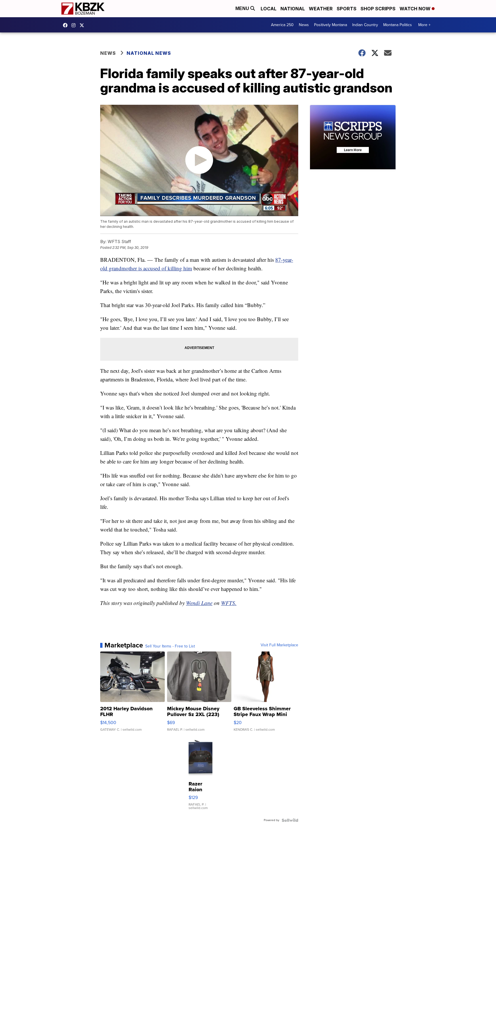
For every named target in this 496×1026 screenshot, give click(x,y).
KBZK (83, 25)
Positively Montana (330, 25)
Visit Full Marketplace (279, 645)
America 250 (282, 25)
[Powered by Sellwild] (290, 820)
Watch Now (416, 8)
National (292, 8)
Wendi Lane (199, 602)
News (304, 25)
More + (424, 25)
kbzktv (74, 25)
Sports (346, 8)
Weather (321, 8)
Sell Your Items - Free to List (170, 646)
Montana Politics (397, 25)
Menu (242, 8)
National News (149, 53)
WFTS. (229, 602)
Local (268, 8)
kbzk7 (66, 25)
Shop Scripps (378, 8)
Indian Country (365, 25)
